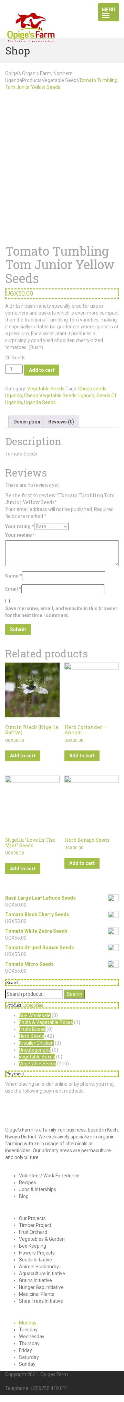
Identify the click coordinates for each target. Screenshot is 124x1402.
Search (74, 994)
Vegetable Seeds (45, 388)
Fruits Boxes (32, 1029)
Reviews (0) (61, 421)
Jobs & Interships (37, 1189)
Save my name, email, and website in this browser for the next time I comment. (61, 612)
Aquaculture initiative (42, 1273)
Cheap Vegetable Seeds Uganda (59, 395)
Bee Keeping (32, 1246)
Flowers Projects (37, 1253)
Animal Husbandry (39, 1266)
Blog (24, 1196)
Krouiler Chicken (36, 1043)
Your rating (19, 526)
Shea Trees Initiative (41, 1301)
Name (13, 576)
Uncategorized (35, 1050)
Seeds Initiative (35, 1259)
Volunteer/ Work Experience (49, 1175)
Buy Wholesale (35, 1015)
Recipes (27, 1182)
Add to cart (41, 370)
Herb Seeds (31, 1036)
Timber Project (35, 1225)
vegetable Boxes (37, 1057)
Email (13, 589)
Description (26, 421)
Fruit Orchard (33, 1232)
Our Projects (32, 1218)
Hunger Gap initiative (41, 1287)
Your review (20, 535)
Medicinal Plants (36, 1294)
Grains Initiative (35, 1280)
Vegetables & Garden (42, 1239)
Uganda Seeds (40, 402)
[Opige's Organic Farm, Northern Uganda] (31, 8)
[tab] (26, 422)
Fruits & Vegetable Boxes (46, 1022)
